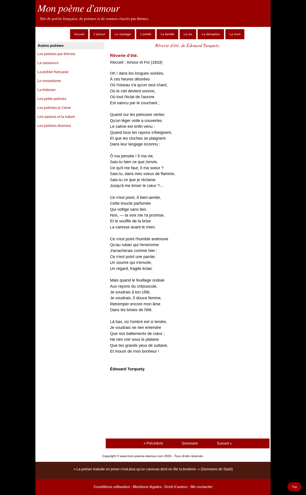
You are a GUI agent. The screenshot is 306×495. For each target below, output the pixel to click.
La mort (234, 34)
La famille (167, 34)
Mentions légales (147, 487)
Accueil (79, 34)
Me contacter (202, 487)
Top (294, 486)
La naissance (48, 63)
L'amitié (145, 34)
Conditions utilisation (112, 487)
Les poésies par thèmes (56, 54)
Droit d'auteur (176, 487)
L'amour (99, 34)
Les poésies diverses (54, 126)
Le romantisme (49, 81)
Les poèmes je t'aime (54, 108)
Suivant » (224, 443)
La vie (188, 34)
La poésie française (53, 72)
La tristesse (46, 90)
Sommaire (190, 443)
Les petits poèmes (51, 99)
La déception (211, 34)
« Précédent (153, 443)
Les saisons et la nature (56, 117)
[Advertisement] (187, 405)
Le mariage (123, 34)
